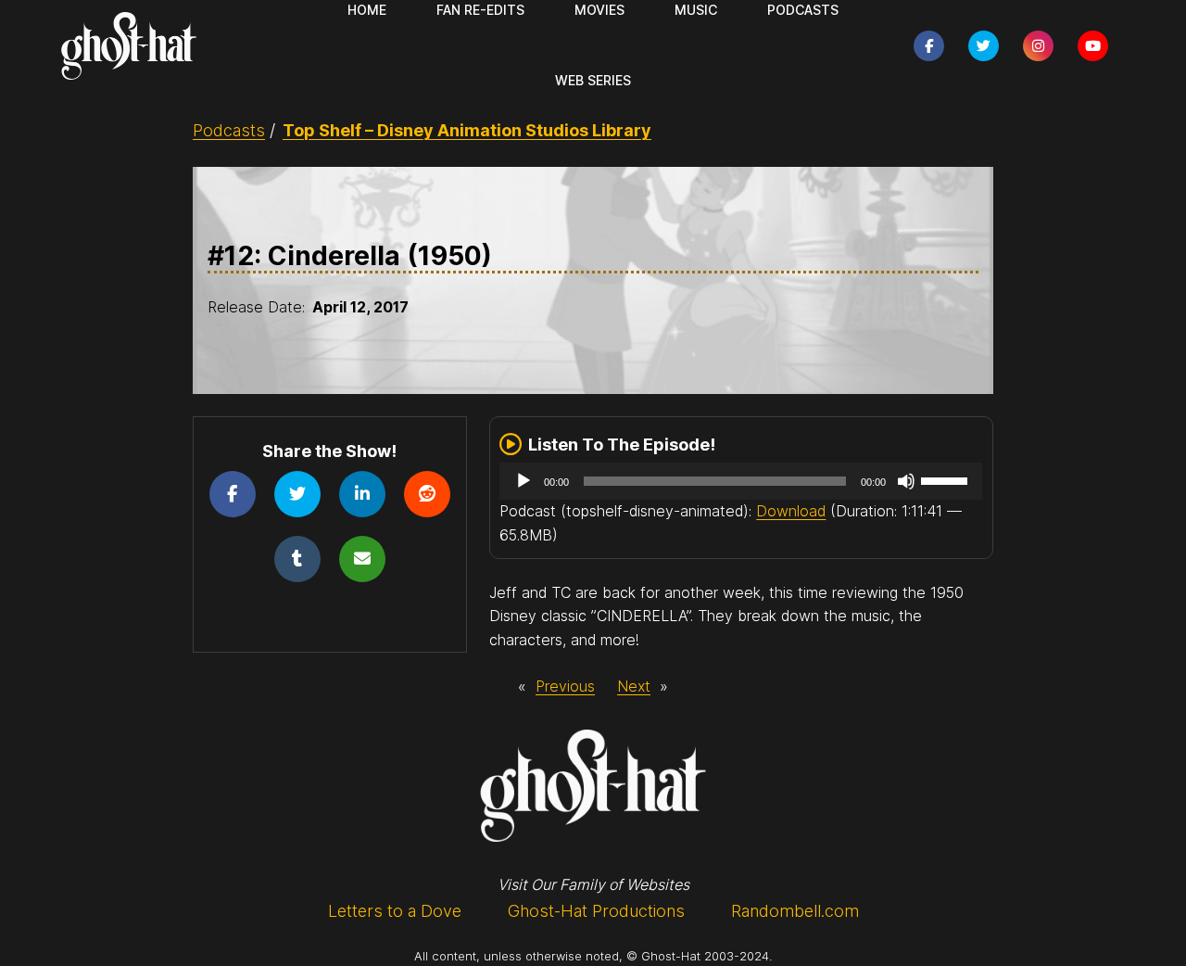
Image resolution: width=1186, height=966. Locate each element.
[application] (740, 481)
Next (633, 686)
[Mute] (906, 481)
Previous (565, 686)
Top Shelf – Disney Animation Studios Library (467, 130)
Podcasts (229, 130)
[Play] (523, 481)
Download (791, 511)
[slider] (947, 479)
